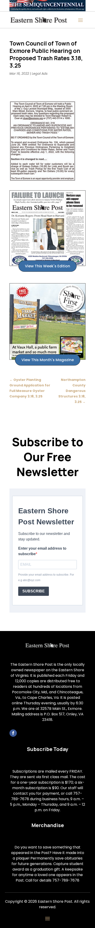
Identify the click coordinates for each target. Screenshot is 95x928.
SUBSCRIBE (33, 591)
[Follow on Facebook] (13, 733)
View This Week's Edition (47, 266)
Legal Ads (40, 73)
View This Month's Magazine (47, 360)
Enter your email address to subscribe (42, 551)
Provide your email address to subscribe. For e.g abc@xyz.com (46, 577)
